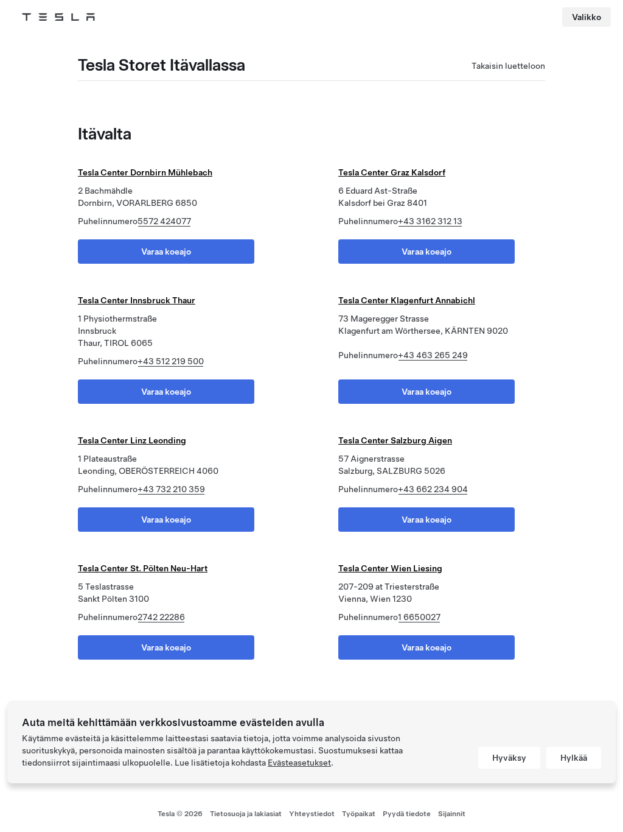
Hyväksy (509, 758)
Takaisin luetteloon (508, 66)
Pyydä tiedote (407, 813)
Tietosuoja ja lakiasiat (246, 813)
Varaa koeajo (166, 251)
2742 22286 (161, 617)
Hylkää (573, 758)
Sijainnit (451, 813)
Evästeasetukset (299, 762)
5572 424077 (164, 221)
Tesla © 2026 (180, 813)
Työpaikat (358, 813)
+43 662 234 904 (433, 489)
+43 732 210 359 (171, 489)
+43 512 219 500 (170, 361)
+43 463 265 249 (433, 355)
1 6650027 (419, 617)
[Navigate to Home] (58, 17)
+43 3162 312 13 (430, 221)
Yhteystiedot (312, 813)
